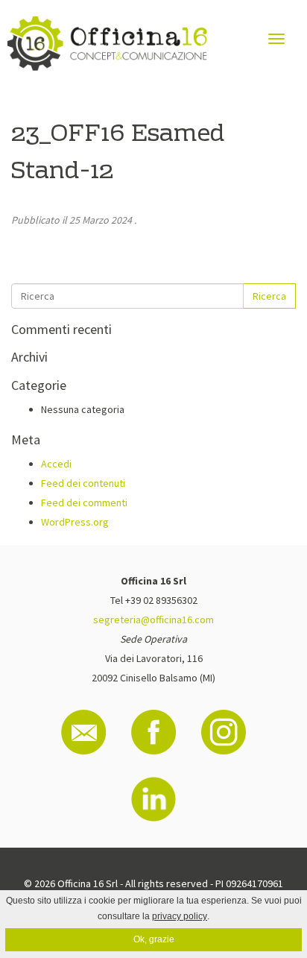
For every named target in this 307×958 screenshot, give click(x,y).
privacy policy (179, 916)
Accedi (56, 463)
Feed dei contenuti (83, 483)
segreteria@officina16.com (153, 619)
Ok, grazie (153, 939)
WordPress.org (75, 522)
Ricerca (269, 296)
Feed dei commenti (84, 502)
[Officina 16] (107, 43)
